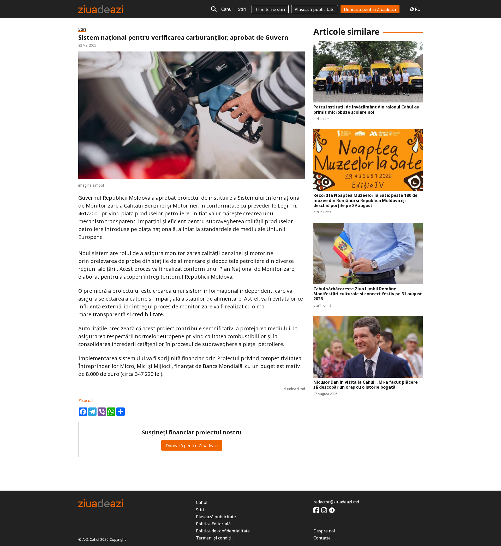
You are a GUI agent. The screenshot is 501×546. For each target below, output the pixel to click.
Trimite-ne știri (270, 9)
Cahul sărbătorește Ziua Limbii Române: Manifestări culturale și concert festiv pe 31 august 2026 (367, 294)
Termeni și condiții (214, 538)
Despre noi (324, 531)
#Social (85, 400)
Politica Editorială (213, 524)
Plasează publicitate (315, 9)
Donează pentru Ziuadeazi (370, 9)
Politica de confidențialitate (223, 531)
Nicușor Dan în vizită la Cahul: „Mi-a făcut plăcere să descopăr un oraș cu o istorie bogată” (365, 385)
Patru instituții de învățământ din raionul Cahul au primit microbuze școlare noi (366, 109)
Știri (242, 9)
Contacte (322, 538)
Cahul (227, 9)
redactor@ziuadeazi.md (336, 502)
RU (418, 9)
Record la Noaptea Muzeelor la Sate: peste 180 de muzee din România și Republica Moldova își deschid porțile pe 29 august (365, 200)
